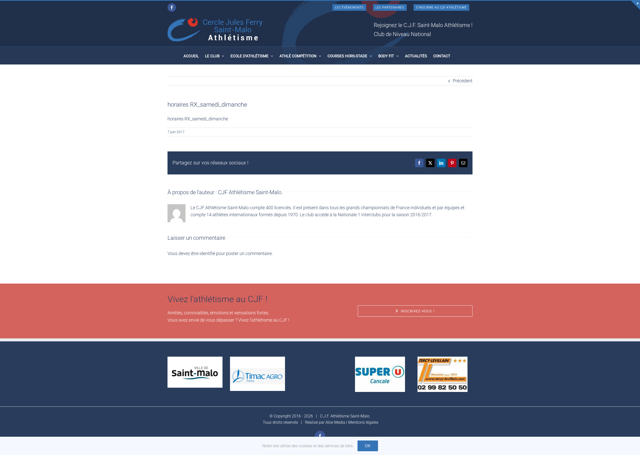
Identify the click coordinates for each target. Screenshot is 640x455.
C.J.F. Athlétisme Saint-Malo (345, 416)
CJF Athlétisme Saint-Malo (250, 192)
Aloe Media (335, 422)
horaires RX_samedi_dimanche (198, 118)
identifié (207, 253)
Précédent (462, 80)
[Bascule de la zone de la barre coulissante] (635, 5)
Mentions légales (363, 422)
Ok (368, 445)
